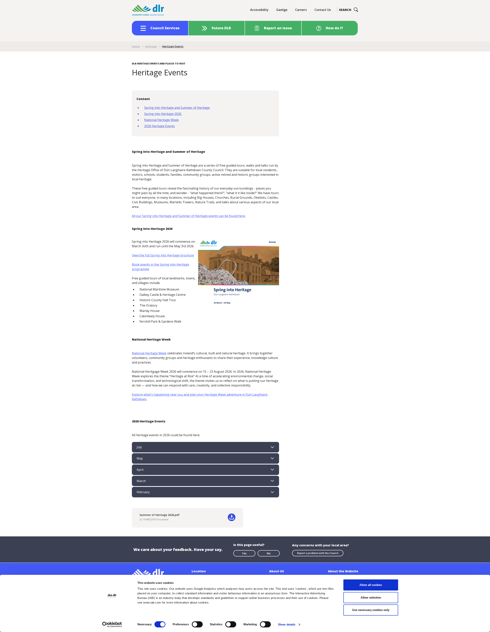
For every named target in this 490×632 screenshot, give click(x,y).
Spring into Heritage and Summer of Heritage (177, 108)
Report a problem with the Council (317, 553)
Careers (301, 10)
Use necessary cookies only (370, 610)
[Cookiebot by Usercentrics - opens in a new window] (112, 624)
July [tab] (139, 447)
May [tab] (140, 458)
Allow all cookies (370, 584)
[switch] (197, 624)
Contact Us (322, 10)
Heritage (151, 46)
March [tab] (141, 481)
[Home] (148, 10)
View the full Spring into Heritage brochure (163, 255)
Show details (286, 624)
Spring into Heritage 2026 (163, 114)
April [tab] (140, 470)
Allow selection (371, 597)
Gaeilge (281, 10)
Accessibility (259, 10)
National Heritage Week (161, 120)
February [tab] (143, 492)
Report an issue (278, 28)
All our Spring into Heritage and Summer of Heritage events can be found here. (189, 216)
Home (136, 46)
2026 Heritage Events (159, 126)
